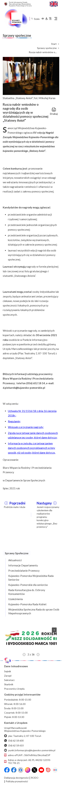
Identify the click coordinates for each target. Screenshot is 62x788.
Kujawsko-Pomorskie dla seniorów (28, 584)
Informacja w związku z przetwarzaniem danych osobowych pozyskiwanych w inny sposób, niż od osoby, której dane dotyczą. (31, 448)
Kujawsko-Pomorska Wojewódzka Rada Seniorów (31, 577)
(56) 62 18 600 (16, 740)
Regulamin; (14, 421)
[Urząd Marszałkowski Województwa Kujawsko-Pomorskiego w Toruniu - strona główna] (16, 18)
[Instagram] (27, 770)
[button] (31, 638)
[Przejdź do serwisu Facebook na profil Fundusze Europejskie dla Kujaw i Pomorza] (14, 770)
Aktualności (15, 560)
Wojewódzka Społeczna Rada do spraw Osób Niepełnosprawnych (33, 611)
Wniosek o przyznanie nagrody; (26, 427)
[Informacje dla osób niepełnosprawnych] (48, 18)
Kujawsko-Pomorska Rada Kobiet (27, 604)
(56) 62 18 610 (16, 745)
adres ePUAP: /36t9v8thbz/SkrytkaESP (29, 755)
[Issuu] (48, 770)
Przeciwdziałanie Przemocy (24, 570)
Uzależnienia (15, 599)
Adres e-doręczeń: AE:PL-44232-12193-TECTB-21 (29, 761)
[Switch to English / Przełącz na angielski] (54, 3)
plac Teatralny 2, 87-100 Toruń (24, 735)
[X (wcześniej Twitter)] (34, 770)
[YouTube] (41, 770)
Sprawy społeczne (47, 48)
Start (54, 44)
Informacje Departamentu (23, 565)
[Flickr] (55, 770)
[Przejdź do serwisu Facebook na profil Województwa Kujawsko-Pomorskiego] (7, 770)
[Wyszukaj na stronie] (32, 18)
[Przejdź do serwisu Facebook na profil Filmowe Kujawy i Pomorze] (20, 770)
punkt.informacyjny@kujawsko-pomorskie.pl (31, 750)
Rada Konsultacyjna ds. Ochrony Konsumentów (26, 591)
